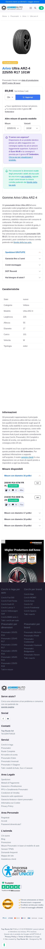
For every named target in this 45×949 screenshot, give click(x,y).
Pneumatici (14, 16)
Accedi (4, 821)
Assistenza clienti (8, 859)
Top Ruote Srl (22, 939)
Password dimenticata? (11, 824)
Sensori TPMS (7, 849)
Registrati (5, 818)
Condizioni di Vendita (10, 793)
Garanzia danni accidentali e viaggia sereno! (22, 2)
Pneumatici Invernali (10, 761)
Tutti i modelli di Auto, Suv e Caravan (17, 768)
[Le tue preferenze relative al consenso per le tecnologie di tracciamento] (4, 945)
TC (40, 939)
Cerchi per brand (33, 589)
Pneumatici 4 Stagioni (10, 765)
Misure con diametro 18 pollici (17, 519)
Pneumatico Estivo (10, 62)
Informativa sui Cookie (10, 803)
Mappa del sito (7, 856)
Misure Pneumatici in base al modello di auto (20, 846)
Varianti (27, 123)
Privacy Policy (7, 806)
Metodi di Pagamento (10, 783)
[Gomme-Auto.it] (12, 7)
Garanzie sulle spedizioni (12, 796)
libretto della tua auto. (22, 242)
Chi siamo (5, 836)
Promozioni (6, 842)
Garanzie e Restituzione (11, 786)
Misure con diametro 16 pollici (17, 476)
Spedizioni (5, 780)
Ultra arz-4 (34, 16)
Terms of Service (25, 937)
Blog (3, 839)
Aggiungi (28, 97)
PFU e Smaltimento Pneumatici (14, 790)
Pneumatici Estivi (8, 758)
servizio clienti (27, 457)
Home (4, 16)
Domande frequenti (9, 852)
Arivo (24, 16)
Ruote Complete (8, 751)
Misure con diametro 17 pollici (17, 513)
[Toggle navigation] (31, 7)
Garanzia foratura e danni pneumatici (17, 800)
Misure (8, 123)
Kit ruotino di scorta (9, 755)
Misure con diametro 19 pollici (17, 526)
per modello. (26, 177)
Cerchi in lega (7, 745)
